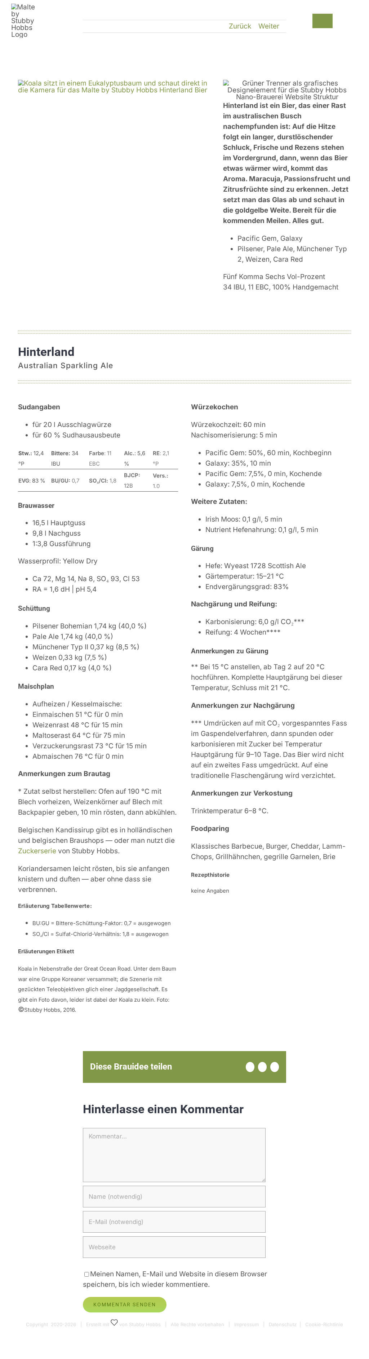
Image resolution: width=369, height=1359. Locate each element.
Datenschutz (283, 1324)
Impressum (246, 1324)
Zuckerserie (38, 851)
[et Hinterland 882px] (114, 83)
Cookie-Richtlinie (324, 1324)
